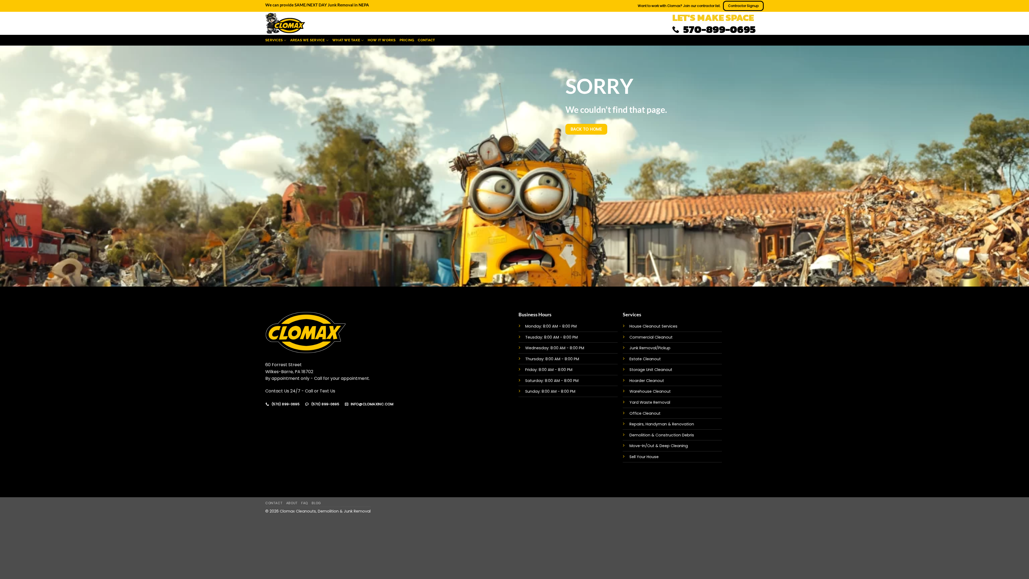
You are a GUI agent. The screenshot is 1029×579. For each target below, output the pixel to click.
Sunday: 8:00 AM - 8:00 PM (550, 391)
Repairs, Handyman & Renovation (661, 424)
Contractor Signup (743, 5)
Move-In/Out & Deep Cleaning (658, 445)
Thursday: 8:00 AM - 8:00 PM (552, 359)
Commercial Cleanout (651, 337)
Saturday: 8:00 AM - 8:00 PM (552, 380)
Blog (316, 503)
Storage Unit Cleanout (650, 369)
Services (274, 40)
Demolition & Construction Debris (661, 435)
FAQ (304, 503)
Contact (426, 40)
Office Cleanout (645, 413)
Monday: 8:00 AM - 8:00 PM (551, 326)
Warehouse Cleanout (650, 391)
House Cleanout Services (653, 326)
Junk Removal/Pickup (649, 348)
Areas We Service (307, 40)
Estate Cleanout (645, 359)
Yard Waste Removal (649, 402)
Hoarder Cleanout (646, 380)
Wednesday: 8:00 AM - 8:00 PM (554, 348)
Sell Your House (644, 456)
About (292, 503)
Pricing (407, 40)
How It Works (382, 40)
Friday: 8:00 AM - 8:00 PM (548, 369)
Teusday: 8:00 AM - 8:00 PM (551, 337)
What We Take (346, 40)
